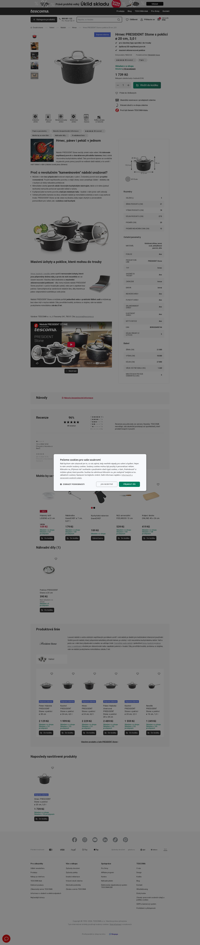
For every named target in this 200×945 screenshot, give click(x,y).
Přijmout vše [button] (129, 484)
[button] (72, 484)
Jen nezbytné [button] (107, 484)
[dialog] (100, 472)
